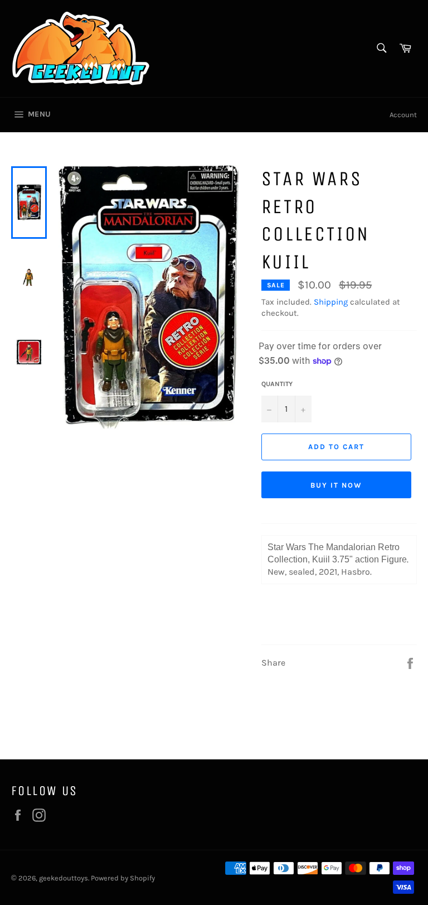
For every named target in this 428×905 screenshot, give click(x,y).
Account (403, 114)
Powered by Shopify (123, 878)
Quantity (277, 384)
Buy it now (336, 485)
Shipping (331, 302)
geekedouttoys (63, 878)
